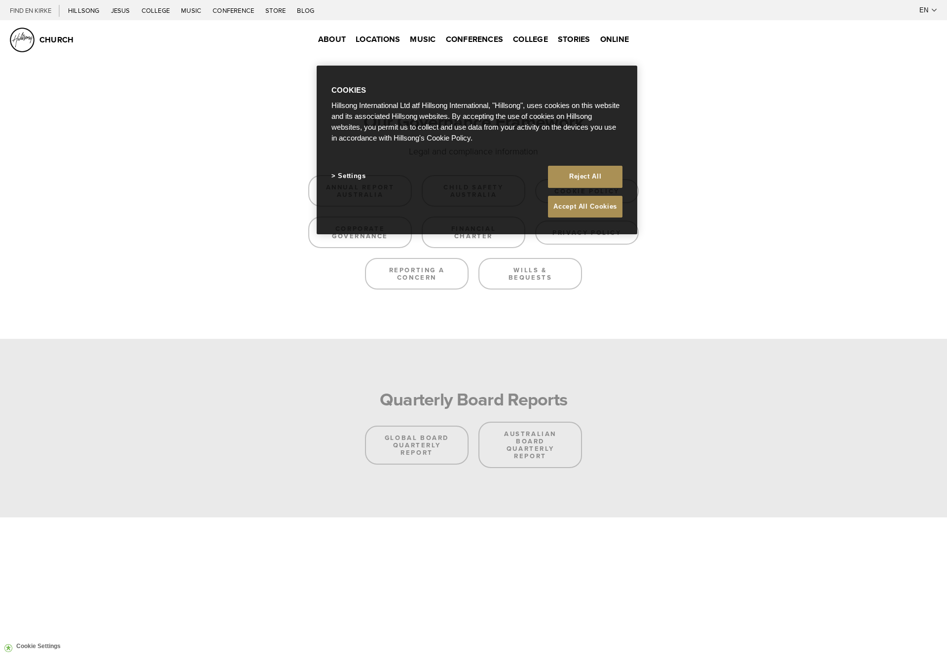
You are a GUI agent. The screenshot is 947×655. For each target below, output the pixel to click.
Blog (305, 10)
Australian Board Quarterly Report (530, 445)
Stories (574, 39)
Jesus (121, 10)
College (156, 10)
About (332, 39)
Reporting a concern (417, 273)
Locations (378, 39)
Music (192, 10)
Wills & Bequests (530, 273)
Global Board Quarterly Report (417, 445)
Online (614, 39)
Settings (351, 176)
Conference (234, 10)
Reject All (585, 176)
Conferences (475, 39)
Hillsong (84, 10)
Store (276, 10)
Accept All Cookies (585, 206)
